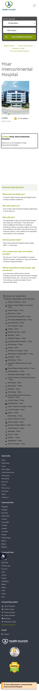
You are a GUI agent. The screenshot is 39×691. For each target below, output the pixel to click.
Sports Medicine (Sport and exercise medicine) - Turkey (19, 396)
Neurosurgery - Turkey (15, 386)
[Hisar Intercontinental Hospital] (15, 97)
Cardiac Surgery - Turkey (16, 310)
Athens (4, 587)
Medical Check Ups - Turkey (17, 332)
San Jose (4, 569)
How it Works (6, 469)
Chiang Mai (5, 522)
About (4, 494)
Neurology (7, 618)
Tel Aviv (4, 575)
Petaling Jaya (6, 566)
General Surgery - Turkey (16, 422)
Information (5, 478)
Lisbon (4, 594)
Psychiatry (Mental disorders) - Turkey (20, 341)
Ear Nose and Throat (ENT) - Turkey (19, 316)
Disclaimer (5, 491)
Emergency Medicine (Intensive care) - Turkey (20, 364)
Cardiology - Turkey (14, 357)
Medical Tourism (9, 46)
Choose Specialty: (9, 19)
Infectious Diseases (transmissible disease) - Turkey (21, 378)
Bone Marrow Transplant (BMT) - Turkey (20, 354)
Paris (3, 597)
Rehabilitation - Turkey (15, 440)
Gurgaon (4, 525)
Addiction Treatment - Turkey (17, 302)
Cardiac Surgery (9, 609)
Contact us (5, 497)
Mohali (4, 584)
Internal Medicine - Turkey (16, 428)
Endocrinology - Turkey (15, 416)
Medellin (4, 547)
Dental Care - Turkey (14, 313)
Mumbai (4, 559)
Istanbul (4, 528)
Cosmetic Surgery (9, 612)
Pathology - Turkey (14, 389)
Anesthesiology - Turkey (15, 403)
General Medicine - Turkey (16, 371)
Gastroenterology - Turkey (16, 323)
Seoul (3, 572)
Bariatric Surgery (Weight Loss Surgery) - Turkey (21, 306)
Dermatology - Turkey (14, 360)
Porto (3, 590)
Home (3, 460)
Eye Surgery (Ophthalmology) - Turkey (20, 319)
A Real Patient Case (8, 472)
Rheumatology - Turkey (15, 344)
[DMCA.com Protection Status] (14, 667)
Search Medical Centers (22, 37)
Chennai (4, 519)
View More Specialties (8, 625)
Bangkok (4, 510)
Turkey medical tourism (25, 46)
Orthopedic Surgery (10, 622)
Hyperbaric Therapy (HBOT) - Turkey (19, 425)
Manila (4, 544)
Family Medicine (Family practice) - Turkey (21, 368)
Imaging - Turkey (13, 329)
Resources (5, 482)
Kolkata (4, 534)
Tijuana (4, 578)
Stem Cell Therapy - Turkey (16, 444)
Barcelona (5, 513)
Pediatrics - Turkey (14, 437)
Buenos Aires (6, 516)
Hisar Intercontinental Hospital (19, 51)
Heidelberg (5, 581)
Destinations (6, 475)
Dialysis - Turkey (13, 412)
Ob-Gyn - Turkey (13, 434)
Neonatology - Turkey (14, 382)
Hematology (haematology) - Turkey (19, 374)
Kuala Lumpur (6, 538)
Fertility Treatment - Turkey (16, 419)
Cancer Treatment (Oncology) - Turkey (20, 406)
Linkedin (6, 634)
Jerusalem (5, 531)
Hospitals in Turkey (18, 48)
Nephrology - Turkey (14, 431)
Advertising (5, 463)
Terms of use (6, 488)
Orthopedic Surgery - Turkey (17, 338)
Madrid (4, 541)
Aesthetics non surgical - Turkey (18, 350)
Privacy (4, 485)
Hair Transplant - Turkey (15, 326)
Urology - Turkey (13, 347)
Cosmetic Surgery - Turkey (16, 409)
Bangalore (5, 507)
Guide (4, 466)
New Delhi (5, 562)
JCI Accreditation (23, 118)
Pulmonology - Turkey (15, 392)
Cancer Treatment (9, 606)
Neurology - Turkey (14, 335)
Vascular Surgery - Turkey (16, 400)
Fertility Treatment (9, 615)
